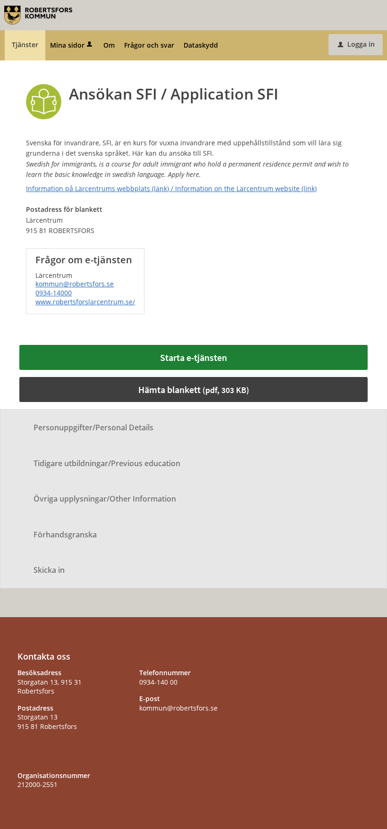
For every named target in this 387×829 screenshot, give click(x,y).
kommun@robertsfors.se (74, 283)
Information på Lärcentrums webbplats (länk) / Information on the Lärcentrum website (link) (171, 188)
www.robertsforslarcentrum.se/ (85, 301)
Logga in (356, 44)
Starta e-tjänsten (193, 357)
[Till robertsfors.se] (38, 14)
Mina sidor (67, 45)
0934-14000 (53, 292)
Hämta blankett (193, 389)
